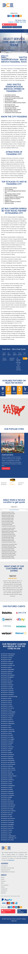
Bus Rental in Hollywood (7, 721)
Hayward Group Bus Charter (8, 523)
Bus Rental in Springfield (7, 824)
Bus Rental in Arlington (7, 663)
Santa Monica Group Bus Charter (9, 555)
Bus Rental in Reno (6, 799)
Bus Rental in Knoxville (7, 735)
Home (2, 877)
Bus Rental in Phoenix (6, 787)
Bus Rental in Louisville (7, 749)
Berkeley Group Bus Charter (8, 515)
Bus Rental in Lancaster (7, 741)
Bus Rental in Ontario (6, 783)
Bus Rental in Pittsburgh (7, 793)
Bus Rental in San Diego (7, 809)
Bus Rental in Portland (7, 789)
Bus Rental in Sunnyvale (7, 828)
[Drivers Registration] (17, 28)
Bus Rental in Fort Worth (7, 708)
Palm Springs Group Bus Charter (9, 536)
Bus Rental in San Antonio (7, 807)
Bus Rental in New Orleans (8, 768)
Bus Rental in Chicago (7, 687)
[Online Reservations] (7, 28)
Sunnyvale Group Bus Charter (8, 558)
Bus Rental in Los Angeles (7, 739)
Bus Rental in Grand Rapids (8, 712)
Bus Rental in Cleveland (7, 694)
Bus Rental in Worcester (7, 840)
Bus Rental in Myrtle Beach (8, 764)
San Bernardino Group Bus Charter (9, 544)
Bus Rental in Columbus (7, 690)
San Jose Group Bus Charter (8, 548)
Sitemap (3, 893)
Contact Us (4, 891)
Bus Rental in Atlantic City (8, 665)
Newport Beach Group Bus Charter (9, 531)
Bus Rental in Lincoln (6, 745)
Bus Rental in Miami (6, 750)
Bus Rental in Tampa (6, 830)
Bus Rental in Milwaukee (7, 758)
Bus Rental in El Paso (6, 704)
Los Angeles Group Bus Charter (8, 528)
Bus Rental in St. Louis (6, 816)
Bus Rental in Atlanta (6, 657)
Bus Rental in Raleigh (6, 797)
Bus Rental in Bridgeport (7, 677)
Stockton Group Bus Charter (8, 556)
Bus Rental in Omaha (6, 781)
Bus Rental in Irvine (6, 725)
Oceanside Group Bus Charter (8, 534)
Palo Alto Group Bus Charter (8, 537)
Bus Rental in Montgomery (8, 762)
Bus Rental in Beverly (6, 673)
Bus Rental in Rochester (7, 803)
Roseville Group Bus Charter (8, 540)
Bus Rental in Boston (6, 667)
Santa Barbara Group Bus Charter (9, 552)
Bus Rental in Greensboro (8, 714)
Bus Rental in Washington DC (8, 838)
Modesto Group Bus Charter (8, 529)
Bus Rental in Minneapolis (7, 760)
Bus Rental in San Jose (7, 812)
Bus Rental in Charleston (7, 692)
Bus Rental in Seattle (6, 814)
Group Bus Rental (14, 510)
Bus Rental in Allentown (7, 661)
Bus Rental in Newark (6, 772)
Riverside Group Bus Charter (8, 539)
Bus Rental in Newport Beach (8, 776)
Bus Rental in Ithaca (6, 727)
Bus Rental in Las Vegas (7, 737)
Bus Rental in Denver (6, 700)
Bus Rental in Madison (7, 752)
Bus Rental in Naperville (7, 774)
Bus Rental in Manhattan (7, 754)
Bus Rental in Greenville (7, 716)
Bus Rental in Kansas (6, 733)
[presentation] (14, 496)
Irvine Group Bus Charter (7, 524)
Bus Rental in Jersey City (7, 729)
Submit (26, 358)
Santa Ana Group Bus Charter (8, 550)
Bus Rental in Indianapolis (7, 723)
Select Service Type (7, 50)
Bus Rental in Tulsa (6, 834)
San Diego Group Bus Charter (8, 545)
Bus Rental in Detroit (6, 702)
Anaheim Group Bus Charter (8, 512)
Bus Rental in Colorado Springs (9, 696)
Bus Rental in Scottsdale (7, 822)
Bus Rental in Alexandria (7, 656)
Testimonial (4, 889)
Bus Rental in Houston (7, 718)
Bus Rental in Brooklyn (7, 681)
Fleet (2, 883)
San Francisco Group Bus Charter (9, 547)
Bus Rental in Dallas (6, 698)
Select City (4, 56)
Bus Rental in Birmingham (8, 675)
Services (3, 881)
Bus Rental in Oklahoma (7, 780)
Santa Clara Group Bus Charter (8, 553)
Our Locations (4, 885)
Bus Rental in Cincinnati (7, 689)
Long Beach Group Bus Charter (8, 526)
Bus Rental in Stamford (7, 826)
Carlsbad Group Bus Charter (8, 516)
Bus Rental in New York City (8, 770)
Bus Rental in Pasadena (7, 791)
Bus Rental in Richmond (7, 801)
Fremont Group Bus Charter (8, 519)
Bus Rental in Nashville (7, 766)
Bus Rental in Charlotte (7, 685)
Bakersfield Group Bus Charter (8, 513)
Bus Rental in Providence (7, 795)
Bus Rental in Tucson (6, 832)
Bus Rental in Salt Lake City (8, 805)
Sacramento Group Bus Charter (9, 542)
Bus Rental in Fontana (7, 706)
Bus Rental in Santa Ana (7, 820)
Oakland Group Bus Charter (8, 532)
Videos (3, 887)
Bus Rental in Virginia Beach (8, 836)
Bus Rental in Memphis (7, 756)
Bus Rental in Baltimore (7, 671)
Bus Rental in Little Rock (7, 747)
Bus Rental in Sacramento (8, 818)
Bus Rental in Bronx (6, 679)
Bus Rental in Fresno (6, 710)
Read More (11, 860)
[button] (7, 412)
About (2, 879)
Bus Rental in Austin (6, 659)
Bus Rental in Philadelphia (8, 785)
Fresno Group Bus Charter (7, 521)
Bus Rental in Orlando (6, 778)
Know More (6, 468)
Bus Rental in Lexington (7, 743)
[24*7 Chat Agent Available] (9, 26)
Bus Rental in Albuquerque (8, 654)
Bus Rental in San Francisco (8, 811)
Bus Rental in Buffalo (6, 683)
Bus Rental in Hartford (7, 720)
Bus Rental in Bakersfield (7, 669)
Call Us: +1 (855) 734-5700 (17, 22)
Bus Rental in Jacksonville (8, 731)
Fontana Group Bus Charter (8, 518)
